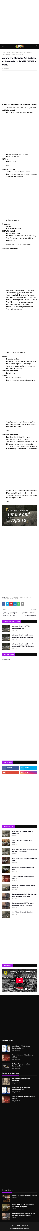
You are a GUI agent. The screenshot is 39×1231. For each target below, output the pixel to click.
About (18, 1225)
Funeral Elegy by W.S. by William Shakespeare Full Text (21, 1047)
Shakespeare (5, 598)
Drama (26, 597)
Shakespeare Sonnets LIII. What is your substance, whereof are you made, (23, 904)
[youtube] (10, 772)
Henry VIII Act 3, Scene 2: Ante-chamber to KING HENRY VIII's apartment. (24, 850)
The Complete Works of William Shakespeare (21, 1080)
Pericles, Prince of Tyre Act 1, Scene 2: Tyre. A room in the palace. (23, 1206)
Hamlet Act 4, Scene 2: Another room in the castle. (23, 886)
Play (30, 597)
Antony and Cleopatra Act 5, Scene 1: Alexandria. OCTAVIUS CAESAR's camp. (22, 645)
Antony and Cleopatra (12, 597)
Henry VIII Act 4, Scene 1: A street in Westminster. (22, 832)
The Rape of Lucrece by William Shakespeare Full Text (21, 1065)
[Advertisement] (19, 22)
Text (11, 598)
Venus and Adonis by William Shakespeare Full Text (23, 877)
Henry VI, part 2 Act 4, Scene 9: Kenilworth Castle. (24, 859)
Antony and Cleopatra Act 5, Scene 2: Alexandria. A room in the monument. (22, 636)
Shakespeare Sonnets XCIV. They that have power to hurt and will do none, (24, 895)
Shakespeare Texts (24, 1228)
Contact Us (25, 1225)
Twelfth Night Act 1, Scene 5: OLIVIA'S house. (22, 841)
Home (3, 52)
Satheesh (6, 68)
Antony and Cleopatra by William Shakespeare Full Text (21, 627)
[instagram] (28, 772)
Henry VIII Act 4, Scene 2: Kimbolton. (22, 912)
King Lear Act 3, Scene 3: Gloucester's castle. (23, 868)
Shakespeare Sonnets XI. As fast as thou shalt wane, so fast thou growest (23, 1214)
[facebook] (10, 768)
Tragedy (8, 52)
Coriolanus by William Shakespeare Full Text (24, 1195)
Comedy (21, 597)
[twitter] (28, 768)
